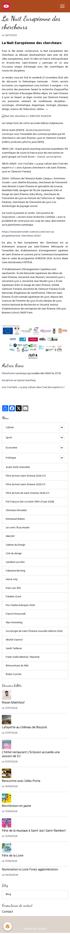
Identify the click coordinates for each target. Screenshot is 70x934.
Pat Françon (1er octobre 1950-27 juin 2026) (30, 502)
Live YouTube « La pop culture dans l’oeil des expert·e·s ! (33, 387)
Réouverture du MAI (17, 665)
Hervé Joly (12, 579)
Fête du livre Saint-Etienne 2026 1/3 (25, 484)
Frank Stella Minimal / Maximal (22, 657)
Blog (8, 894)
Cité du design (14, 553)
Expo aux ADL (13, 588)
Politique (11, 458)
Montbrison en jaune (16, 806)
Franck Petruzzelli (16, 614)
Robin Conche (13, 674)
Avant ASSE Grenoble (18, 467)
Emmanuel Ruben (15, 519)
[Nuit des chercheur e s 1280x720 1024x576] (26, 116)
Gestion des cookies (35, 929)
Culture (10, 428)
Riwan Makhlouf (13, 703)
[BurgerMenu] (62, 6)
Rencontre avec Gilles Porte (21, 781)
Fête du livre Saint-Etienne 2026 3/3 (26, 476)
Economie (11, 448)
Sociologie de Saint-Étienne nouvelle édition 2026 (34, 631)
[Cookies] (7, 926)
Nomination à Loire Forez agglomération (30, 870)
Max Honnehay (14, 622)
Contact (7, 912)
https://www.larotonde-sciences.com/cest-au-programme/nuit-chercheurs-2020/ (28, 234)
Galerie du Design (15, 545)
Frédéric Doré (13, 596)
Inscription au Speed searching (18, 380)
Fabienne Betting (15, 571)
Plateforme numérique (14, 373)
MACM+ (10, 536)
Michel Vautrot (14, 640)
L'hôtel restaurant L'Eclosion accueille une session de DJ (31, 754)
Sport (9, 438)
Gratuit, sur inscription (49, 157)
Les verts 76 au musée (17, 527)
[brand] (7, 6)
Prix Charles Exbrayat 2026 (20, 605)
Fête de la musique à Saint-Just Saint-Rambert (34, 831)
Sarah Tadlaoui (14, 648)
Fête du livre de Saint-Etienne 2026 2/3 (27, 493)
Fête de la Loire (12, 856)
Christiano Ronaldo (16, 510)
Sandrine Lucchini (15, 562)
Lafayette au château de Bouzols (24, 728)
